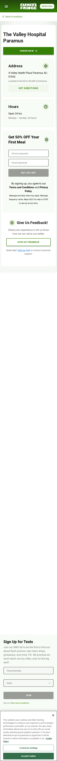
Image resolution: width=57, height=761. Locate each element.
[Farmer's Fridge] (28, 6)
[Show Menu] (6, 6)
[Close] (53, 715)
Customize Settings (28, 748)
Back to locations (13, 16)
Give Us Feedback (28, 242)
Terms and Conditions (21, 187)
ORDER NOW (47, 6)
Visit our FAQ (24, 250)
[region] (28, 736)
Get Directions (28, 88)
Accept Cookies (28, 756)
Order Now (27, 51)
